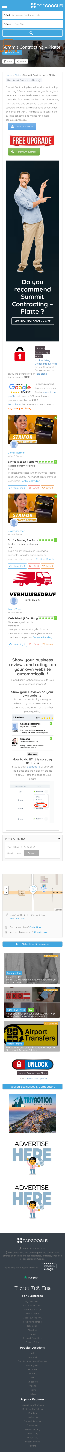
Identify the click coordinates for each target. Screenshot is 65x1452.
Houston (32, 1369)
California (32, 1373)
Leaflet (58, 909)
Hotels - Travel (14, 1043)
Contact (32, 1334)
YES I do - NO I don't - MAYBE (32, 321)
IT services (32, 1437)
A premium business (26, 151)
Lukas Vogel (14, 609)
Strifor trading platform (23, 461)
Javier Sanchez (16, 530)
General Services (16, 1009)
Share (22, 61)
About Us (32, 1330)
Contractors (32, 1425)
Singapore (32, 1381)
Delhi (32, 1377)
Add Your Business (32, 1305)
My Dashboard (32, 1301)
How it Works (32, 1313)
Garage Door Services (32, 1405)
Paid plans (41, 373)
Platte (18, 75)
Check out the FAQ (32, 1317)
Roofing (32, 1445)
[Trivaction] (32, 1113)
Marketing (32, 1417)
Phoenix (32, 1385)
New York (32, 1357)
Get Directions (17, 918)
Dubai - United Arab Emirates (32, 1361)
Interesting (18, 487)
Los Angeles (32, 1365)
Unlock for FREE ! (24, 126)
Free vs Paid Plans (32, 1321)
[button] (8, 44)
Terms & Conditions (32, 1338)
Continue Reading (30, 480)
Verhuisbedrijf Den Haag (23, 618)
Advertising (32, 1433)
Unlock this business (46, 363)
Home (9, 75)
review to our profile (37, 1078)
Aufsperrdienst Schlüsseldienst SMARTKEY (30, 1013)
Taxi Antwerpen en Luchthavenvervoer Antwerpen (32, 1047)
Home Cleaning (32, 1429)
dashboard (33, 766)
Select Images (14, 853)
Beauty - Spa (14, 973)
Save (9, 61)
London (32, 1353)
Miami (33, 1389)
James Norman (16, 452)
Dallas (33, 1394)
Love (49, 487)
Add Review (13, 52)
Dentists (32, 1413)
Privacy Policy (32, 1342)
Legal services (32, 1441)
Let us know (14, 404)
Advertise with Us (32, 1309)
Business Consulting (32, 1409)
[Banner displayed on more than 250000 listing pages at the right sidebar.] (32, 1157)
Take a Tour (32, 1325)
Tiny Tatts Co (13, 977)
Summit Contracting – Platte (42, 352)
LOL (36, 487)
